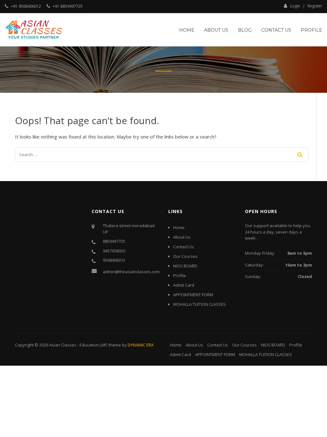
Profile (311, 30)
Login (295, 6)
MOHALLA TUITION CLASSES (199, 304)
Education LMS (94, 345)
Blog (245, 30)
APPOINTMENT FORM (193, 295)
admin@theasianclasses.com (131, 271)
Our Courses (185, 256)
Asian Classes (62, 345)
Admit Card (183, 285)
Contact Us (276, 30)
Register (315, 6)
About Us (216, 30)
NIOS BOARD (185, 266)
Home (186, 30)
